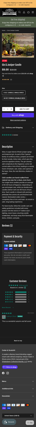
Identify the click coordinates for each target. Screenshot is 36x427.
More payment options (18, 120)
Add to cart (24, 109)
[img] (7, 313)
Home (3, 30)
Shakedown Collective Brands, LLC (14, 361)
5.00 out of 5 (23, 285)
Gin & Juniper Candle (13, 30)
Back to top (18, 340)
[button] (28, 12)
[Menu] (33, 12)
